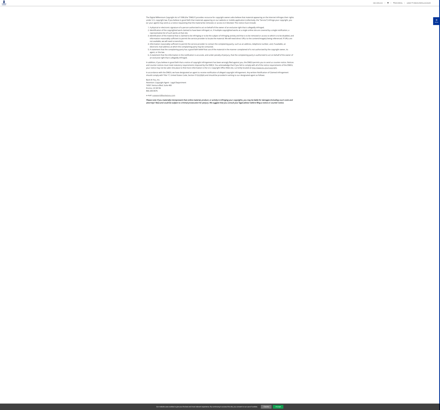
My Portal (399, 3)
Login (409, 3)
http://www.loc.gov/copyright (264, 68)
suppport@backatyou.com (163, 95)
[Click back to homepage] (3, 2)
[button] (436, 21)
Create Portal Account (422, 3)
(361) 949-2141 (378, 3)
